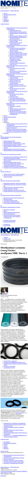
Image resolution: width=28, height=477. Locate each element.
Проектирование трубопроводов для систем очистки (18, 38)
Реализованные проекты (10, 14)
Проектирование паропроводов (18, 108)
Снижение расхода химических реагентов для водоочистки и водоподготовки (18, 49)
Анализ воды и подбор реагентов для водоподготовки (18, 71)
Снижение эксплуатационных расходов (17, 126)
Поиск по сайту (5, 451)
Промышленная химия (9, 221)
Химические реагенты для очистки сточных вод (16, 79)
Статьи (5, 18)
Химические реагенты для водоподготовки (16, 77)
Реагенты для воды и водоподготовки (16, 129)
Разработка (3, 475)
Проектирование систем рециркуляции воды (16, 43)
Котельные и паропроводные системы (16, 131)
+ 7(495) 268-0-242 (14, 10)
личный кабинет (5, 24)
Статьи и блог (7, 238)
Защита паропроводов (15, 110)
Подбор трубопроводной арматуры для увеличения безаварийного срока (16, 58)
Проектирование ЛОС (15, 30)
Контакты (6, 21)
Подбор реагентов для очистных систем (14, 190)
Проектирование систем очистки (18, 31)
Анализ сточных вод (12, 127)
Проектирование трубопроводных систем (14, 143)
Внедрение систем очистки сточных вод (14, 197)
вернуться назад (5, 439)
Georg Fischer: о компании (10, 361)
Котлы (11, 107)
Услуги (5, 13)
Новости (6, 17)
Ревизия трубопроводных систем (18, 54)
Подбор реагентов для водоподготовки (15, 82)
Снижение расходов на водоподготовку (15, 61)
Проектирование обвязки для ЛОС (18, 36)
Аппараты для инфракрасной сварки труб (14, 362)
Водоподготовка (14, 96)
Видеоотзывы (7, 225)
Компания (6, 20)
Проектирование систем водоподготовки (16, 40)
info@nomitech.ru (5, 10)
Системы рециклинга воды (16, 98)
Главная (6, 237)
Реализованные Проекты (10, 443)
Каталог (6, 16)
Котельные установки (15, 106)
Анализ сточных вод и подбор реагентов (14, 174)
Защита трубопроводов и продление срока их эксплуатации (18, 52)
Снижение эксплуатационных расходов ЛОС (15, 167)
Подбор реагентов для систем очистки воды (15, 191)
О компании (7, 224)
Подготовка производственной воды (13, 203)
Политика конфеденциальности (9, 471)
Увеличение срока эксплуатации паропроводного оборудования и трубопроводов (18, 113)
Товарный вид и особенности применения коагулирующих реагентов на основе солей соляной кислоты (15, 425)
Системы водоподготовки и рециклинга (17, 130)
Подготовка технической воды (17, 99)
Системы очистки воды (10, 220)
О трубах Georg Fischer (9, 366)
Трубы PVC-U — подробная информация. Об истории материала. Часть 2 (15, 436)
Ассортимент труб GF (9, 367)
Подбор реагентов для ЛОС (17, 84)
